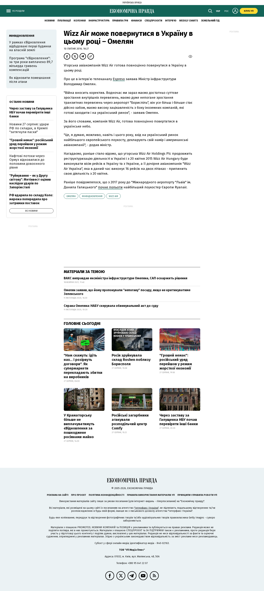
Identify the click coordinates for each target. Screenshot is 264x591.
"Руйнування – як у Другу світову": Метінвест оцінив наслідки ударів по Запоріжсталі (30, 181)
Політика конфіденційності (106, 495)
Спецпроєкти (153, 20)
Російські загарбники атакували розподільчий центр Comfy (130, 421)
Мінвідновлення (92, 196)
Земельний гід (210, 20)
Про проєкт (78, 495)
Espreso (119, 79)
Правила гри (120, 20)
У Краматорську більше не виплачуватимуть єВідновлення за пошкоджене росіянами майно (79, 426)
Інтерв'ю (170, 20)
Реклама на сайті (57, 495)
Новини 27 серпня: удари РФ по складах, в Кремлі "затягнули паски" (29, 128)
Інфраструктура (99, 20)
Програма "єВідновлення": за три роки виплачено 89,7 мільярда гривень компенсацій (31, 64)
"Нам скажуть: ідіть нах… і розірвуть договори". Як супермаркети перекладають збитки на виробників (83, 366)
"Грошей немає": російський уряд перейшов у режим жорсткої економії (175, 361)
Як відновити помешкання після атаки (29, 80)
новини (50, 20)
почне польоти (110, 187)
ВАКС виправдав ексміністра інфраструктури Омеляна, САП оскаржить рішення (125, 278)
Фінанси (136, 20)
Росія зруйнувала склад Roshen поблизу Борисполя (131, 359)
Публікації (64, 20)
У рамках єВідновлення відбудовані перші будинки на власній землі (30, 46)
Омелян (71, 196)
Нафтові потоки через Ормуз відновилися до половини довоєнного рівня (27, 162)
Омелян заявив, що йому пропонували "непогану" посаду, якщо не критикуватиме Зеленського (127, 292)
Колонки (80, 20)
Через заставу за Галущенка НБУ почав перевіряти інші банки (178, 419)
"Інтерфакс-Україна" (146, 507)
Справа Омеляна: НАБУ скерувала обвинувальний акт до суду (111, 306)
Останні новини (21, 102)
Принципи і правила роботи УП (197, 495)
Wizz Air (113, 196)
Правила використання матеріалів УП (151, 495)
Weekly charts (188, 20)
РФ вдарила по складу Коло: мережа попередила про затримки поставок (31, 199)
